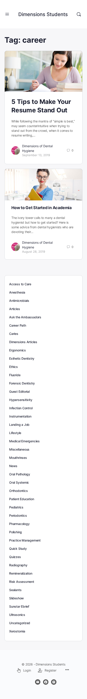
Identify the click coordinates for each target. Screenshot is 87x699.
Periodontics (18, 515)
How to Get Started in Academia (41, 207)
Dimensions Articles (23, 342)
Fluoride (14, 375)
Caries (13, 334)
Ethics (13, 367)
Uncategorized (19, 623)
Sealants (15, 590)
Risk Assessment (21, 582)
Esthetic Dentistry (21, 358)
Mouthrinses (18, 458)
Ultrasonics (17, 615)
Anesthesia (17, 292)
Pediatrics (16, 507)
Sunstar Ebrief (19, 606)
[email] (37, 682)
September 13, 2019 (36, 155)
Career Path (17, 325)
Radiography (18, 565)
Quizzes (15, 557)
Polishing (15, 532)
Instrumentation (20, 416)
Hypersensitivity (20, 400)
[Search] (78, 14)
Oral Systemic (19, 482)
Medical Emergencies (24, 441)
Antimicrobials (19, 300)
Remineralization (20, 573)
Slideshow (16, 598)
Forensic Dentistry (22, 383)
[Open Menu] (7, 13)
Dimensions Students (43, 14)
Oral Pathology (19, 474)
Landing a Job (19, 424)
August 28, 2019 (33, 251)
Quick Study (18, 548)
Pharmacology (19, 524)
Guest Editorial (19, 391)
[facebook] (45, 682)
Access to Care (20, 284)
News (13, 466)
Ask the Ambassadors (25, 317)
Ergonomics (17, 350)
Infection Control (20, 408)
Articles (14, 309)
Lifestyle (15, 433)
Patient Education (21, 499)
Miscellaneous (19, 449)
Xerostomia (17, 631)
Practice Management (25, 540)
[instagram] (53, 682)
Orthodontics (18, 491)
